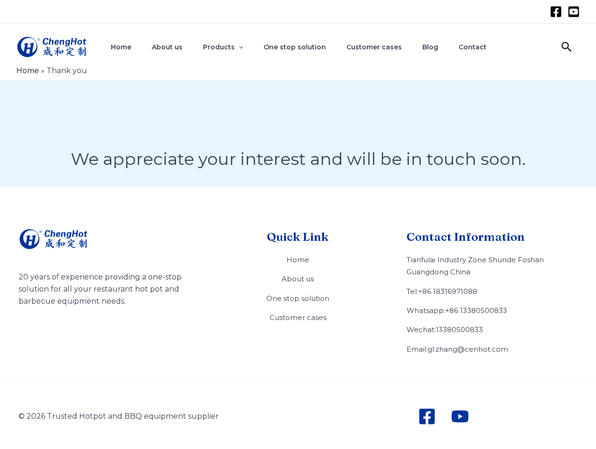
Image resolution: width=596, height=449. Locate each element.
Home (121, 47)
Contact (473, 47)
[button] (239, 47)
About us (167, 47)
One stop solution (295, 47)
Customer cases (374, 47)
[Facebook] (556, 12)
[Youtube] (574, 12)
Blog (430, 47)
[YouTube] (460, 416)
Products (219, 47)
